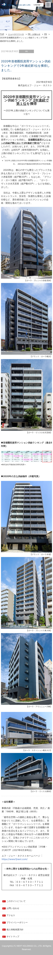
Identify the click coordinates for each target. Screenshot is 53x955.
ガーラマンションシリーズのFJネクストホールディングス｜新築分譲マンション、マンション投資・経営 (22, 5)
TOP (2, 34)
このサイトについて (16, 901)
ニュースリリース (16, 34)
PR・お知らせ (34, 34)
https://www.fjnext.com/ (15, 859)
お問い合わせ (13, 908)
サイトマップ (13, 936)
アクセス (11, 915)
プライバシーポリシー (17, 922)
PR (45, 34)
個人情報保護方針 (15, 929)
